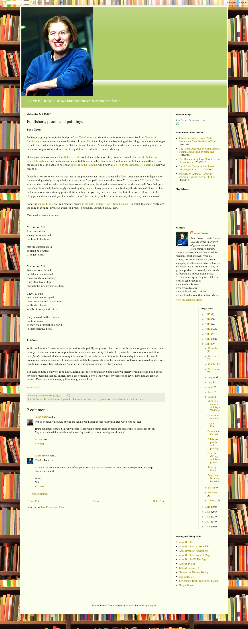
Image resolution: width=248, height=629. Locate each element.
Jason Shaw (41, 417)
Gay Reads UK (186, 576)
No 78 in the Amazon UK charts (132, 164)
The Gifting (85, 137)
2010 (208, 506)
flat (45, 399)
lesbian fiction (79, 399)
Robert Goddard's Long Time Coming (106, 204)
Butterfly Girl (71, 157)
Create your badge (197, 120)
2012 (208, 339)
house (57, 399)
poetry (96, 399)
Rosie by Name (212, 469)
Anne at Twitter (187, 563)
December (213, 348)
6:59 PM (39, 444)
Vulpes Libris (45, 204)
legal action (66, 399)
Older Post (158, 501)
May (211, 392)
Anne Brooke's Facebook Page (194, 555)
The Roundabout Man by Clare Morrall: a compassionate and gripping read (199, 150)
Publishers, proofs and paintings (213, 443)
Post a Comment (39, 493)
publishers (105, 399)
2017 (208, 314)
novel (90, 399)
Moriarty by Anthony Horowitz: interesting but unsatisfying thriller (197, 175)
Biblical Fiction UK (189, 568)
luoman (130, 605)
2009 (208, 511)
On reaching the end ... (214, 432)
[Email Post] (68, 395)
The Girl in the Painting (83, 164)
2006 (208, 526)
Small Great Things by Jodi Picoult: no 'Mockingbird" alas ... (199, 168)
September (213, 369)
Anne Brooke (34, 387)
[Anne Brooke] (177, 123)
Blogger (152, 605)
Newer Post (34, 501)
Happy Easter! (212, 424)
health (51, 399)
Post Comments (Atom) (53, 507)
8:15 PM (39, 486)
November (213, 356)
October (212, 364)
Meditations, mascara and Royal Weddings (214, 405)
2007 (208, 521)
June (211, 387)
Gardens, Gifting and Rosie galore (214, 457)
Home (96, 501)
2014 (208, 329)
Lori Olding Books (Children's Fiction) (199, 580)
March (212, 487)
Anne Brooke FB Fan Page (193, 559)
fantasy (39, 399)
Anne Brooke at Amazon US (193, 550)
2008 (208, 516)
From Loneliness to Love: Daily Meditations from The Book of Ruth (197, 140)
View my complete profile (189, 299)
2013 (208, 334)
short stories (123, 399)
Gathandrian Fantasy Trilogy (193, 572)
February (212, 492)
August (212, 377)
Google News (186, 585)
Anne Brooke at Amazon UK (194, 546)
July (210, 382)
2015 (208, 324)
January (212, 500)
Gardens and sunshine (214, 416)
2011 (208, 343)
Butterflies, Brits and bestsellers (214, 478)
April (211, 397)
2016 (208, 319)
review (114, 399)
